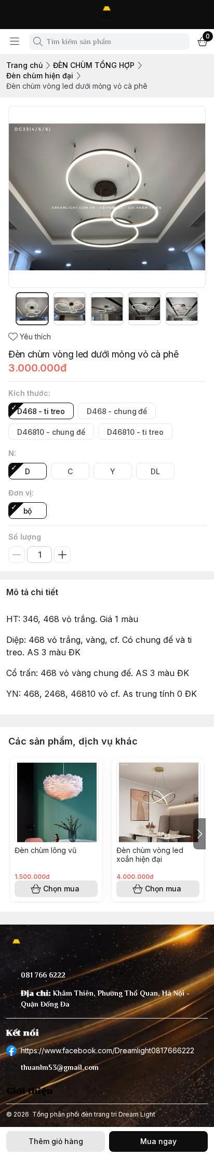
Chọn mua (61, 888)
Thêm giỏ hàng (56, 1141)
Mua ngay (158, 1141)
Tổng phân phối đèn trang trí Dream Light (93, 1114)
